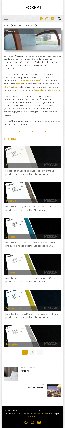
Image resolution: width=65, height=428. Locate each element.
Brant (7, 87)
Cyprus (10, 201)
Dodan (10, 272)
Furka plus (13, 308)
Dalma (10, 237)
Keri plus (12, 344)
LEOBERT (32, 7)
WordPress (32, 416)
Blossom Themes (41, 413)
